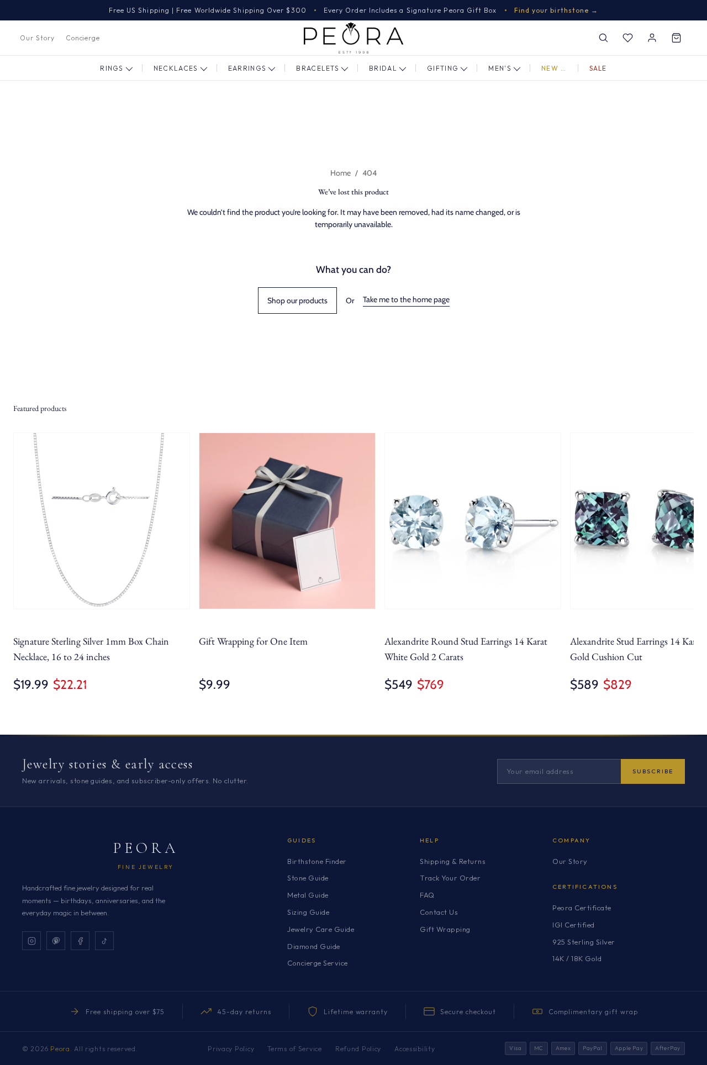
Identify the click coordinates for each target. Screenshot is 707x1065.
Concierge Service (317, 962)
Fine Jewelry (146, 867)
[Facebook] (80, 940)
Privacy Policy (231, 1049)
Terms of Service (294, 1049)
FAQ (427, 894)
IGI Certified (573, 924)
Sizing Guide (308, 912)
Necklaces (176, 68)
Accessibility (414, 1049)
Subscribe (652, 771)
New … (554, 68)
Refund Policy (358, 1049)
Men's (499, 68)
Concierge (83, 38)
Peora (146, 848)
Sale (598, 68)
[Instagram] (31, 940)
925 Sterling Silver (583, 941)
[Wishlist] (627, 38)
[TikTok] (104, 940)
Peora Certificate (581, 907)
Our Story (37, 38)
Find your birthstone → (556, 10)
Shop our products (297, 300)
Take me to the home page (406, 299)
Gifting (442, 68)
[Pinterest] (55, 940)
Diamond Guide (313, 946)
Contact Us (439, 912)
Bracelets (317, 68)
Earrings (247, 68)
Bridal (383, 68)
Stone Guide (308, 877)
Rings (112, 68)
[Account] (652, 38)
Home (340, 173)
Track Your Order (450, 877)
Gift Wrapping (445, 929)
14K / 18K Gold (577, 958)
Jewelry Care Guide (320, 929)
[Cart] (676, 38)
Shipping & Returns (453, 861)
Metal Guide (308, 894)
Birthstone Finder (317, 861)
